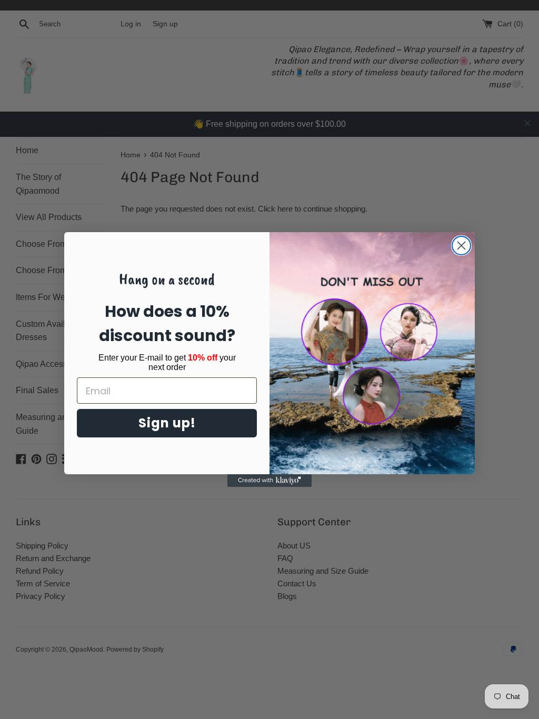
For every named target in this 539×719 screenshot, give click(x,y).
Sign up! (167, 423)
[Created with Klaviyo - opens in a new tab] (269, 480)
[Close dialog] (461, 245)
